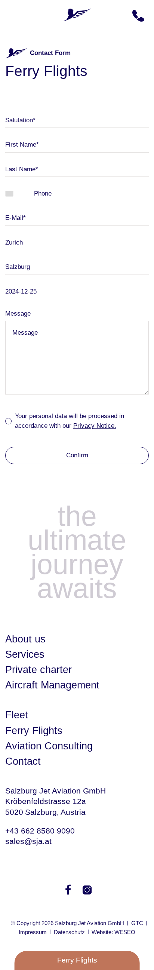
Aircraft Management (52, 685)
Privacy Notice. (94, 425)
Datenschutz (69, 932)
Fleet (16, 715)
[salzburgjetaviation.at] (77, 14)
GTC (137, 923)
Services (24, 654)
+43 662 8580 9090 (40, 830)
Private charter (38, 669)
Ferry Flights (33, 730)
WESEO (124, 932)
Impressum (33, 932)
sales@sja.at (28, 841)
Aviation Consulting (49, 746)
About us (25, 639)
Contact (23, 761)
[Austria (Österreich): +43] (20, 194)
